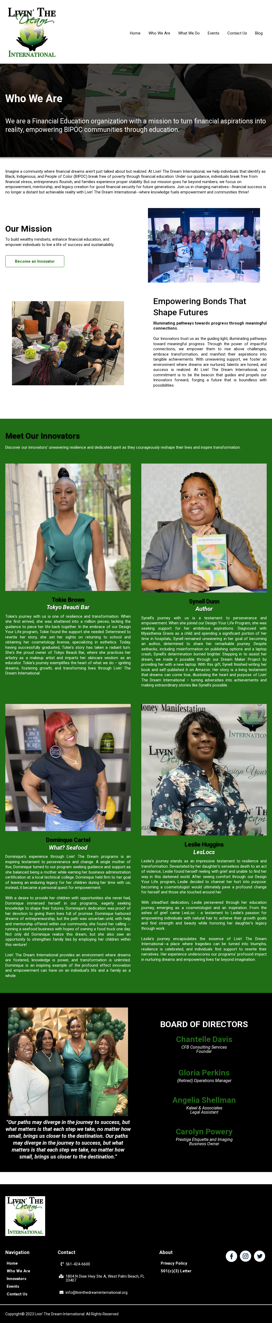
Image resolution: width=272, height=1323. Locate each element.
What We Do (189, 33)
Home (135, 33)
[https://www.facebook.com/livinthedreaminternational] (231, 1256)
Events (213, 33)
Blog (259, 33)
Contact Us (237, 33)
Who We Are (159, 33)
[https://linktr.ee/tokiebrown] (68, 527)
